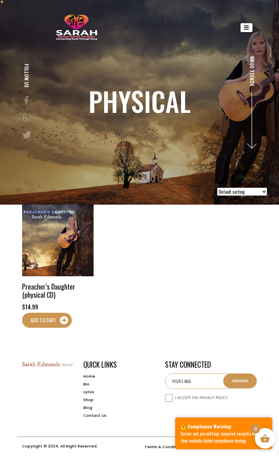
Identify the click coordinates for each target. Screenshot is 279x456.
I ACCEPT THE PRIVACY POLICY (201, 397)
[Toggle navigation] (247, 27)
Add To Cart (43, 320)
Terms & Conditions (164, 447)
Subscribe (240, 380)
